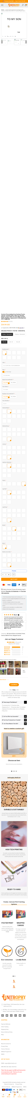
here (6, 710)
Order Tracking (4, 1026)
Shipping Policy (5, 1029)
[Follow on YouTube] (20, 1015)
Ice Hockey (18, 633)
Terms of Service (5, 1049)
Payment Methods (5, 1024)
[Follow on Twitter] (7, 1015)
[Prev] (2, 41)
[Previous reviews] (2, 622)
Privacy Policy (4, 1046)
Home (2, 9)
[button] (4, 321)
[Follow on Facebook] (2, 1015)
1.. (3, 36)
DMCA (2, 1054)
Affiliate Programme (6, 1051)
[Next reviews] (25, 622)
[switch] (3, 372)
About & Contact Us (6, 1043)
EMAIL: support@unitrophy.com (9, 1063)
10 (15, 36)
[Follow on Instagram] (11, 1015)
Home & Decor (12, 633)
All (7, 633)
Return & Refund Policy (6, 1032)
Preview (14, 570)
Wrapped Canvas (17, 635)
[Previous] (1, 745)
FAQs (2, 1034)
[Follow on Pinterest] (15, 1015)
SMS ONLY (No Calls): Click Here (8, 1066)
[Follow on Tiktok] (24, 1015)
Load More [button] (14, 684)
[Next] (26, 41)
